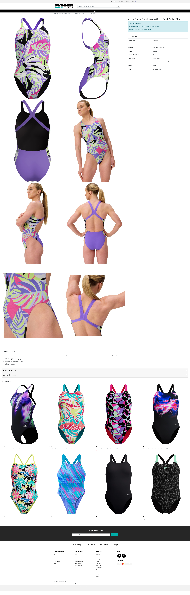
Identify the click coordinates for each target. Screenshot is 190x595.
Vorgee (97, 574)
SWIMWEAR (56, 13)
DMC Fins (98, 563)
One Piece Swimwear (158, 47)
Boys (80, 11)
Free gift (115, 544)
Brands (58, 11)
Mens (87, 11)
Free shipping (76, 544)
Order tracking (57, 561)
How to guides (78, 563)
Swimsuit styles (78, 559)
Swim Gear (104, 11)
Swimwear (156, 40)
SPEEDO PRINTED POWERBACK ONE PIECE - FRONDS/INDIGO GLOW (85, 13)
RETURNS (64, 586)
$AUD (133, 1)
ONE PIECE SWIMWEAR (63, 13)
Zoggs (97, 576)
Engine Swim (99, 565)
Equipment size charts (80, 557)
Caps (112, 11)
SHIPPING (56, 586)
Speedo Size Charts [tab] (9, 375)
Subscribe (114, 534)
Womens (72, 11)
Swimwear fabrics (79, 561)
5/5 (154, 55)
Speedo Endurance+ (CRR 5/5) (161, 62)
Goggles (95, 11)
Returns (127, 1)
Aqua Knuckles (99, 557)
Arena (97, 561)
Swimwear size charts (80, 554)
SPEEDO (70, 13)
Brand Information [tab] (9, 370)
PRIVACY (79, 586)
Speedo (155, 51)
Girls (65, 11)
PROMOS (72, 586)
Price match (104, 544)
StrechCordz (99, 572)
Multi (154, 65)
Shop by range (78, 565)
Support (114, 1)
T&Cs (87, 586)
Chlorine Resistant (158, 58)
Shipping (121, 1)
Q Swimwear (99, 567)
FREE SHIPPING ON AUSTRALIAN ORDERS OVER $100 (63, 1)
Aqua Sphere (99, 559)
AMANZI (98, 554)
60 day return (90, 544)
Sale (119, 11)
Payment (56, 559)
